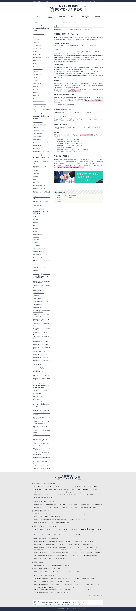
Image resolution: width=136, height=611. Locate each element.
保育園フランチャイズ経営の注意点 (64, 584)
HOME (38, 16)
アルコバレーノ (37, 37)
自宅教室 (36, 228)
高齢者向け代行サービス (40, 251)
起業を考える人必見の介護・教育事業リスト (67, 195)
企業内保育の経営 (38, 145)
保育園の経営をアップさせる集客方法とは (88, 550)
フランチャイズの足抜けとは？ (41, 465)
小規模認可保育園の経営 (40, 125)
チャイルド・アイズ (39, 101)
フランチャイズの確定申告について (68, 589)
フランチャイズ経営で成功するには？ (41, 405)
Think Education (37, 54)
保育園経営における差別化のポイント (42, 558)
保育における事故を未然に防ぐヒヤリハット (44, 555)
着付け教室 (36, 239)
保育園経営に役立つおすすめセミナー (78, 519)
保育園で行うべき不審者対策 (41, 344)
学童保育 (36, 222)
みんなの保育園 (37, 83)
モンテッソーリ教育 (39, 396)
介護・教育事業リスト (85, 16)
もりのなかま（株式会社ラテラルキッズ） (43, 497)
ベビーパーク (37, 98)
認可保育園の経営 (38, 122)
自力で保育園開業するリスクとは (42, 205)
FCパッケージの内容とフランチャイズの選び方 (84, 578)
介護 (35, 216)
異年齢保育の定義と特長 (40, 364)
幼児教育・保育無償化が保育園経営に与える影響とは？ (59, 547)
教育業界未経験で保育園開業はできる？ (43, 514)
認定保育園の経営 (38, 136)
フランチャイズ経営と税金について (86, 589)
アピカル (36, 86)
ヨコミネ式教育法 (38, 399)
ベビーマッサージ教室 (39, 248)
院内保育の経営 (37, 148)
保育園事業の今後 (38, 296)
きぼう (35, 63)
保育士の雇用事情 (38, 298)
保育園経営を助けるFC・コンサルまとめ (41, 1)
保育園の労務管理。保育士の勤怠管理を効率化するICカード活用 (48, 541)
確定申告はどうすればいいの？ (41, 375)
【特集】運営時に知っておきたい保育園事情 (41, 276)
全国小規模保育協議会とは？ (41, 301)
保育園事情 (97, 16)
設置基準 (36, 170)
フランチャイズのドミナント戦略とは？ (60, 592)
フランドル (36, 42)
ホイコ (35, 77)
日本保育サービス (38, 72)
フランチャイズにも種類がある (41, 410)
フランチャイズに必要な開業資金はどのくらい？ (45, 587)
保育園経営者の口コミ (39, 304)
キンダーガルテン (38, 69)
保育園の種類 (62, 16)
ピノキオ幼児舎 (37, 45)
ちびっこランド (37, 39)
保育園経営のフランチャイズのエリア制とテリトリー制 (87, 584)
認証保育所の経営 (38, 133)
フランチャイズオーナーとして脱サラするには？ (70, 587)
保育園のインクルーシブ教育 (41, 390)
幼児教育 (36, 219)
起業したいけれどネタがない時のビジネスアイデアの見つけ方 (48, 581)
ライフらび (36, 89)
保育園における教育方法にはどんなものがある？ (41, 386)
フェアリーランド (38, 74)
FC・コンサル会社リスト (50, 16)
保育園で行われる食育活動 (40, 354)
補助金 (35, 179)
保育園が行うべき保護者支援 (41, 357)
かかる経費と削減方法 (39, 307)
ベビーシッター (37, 264)
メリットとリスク (38, 182)
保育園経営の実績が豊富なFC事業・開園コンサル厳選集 (87, 177)
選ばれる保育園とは (39, 290)
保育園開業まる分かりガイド (41, 157)
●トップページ (92, 595)
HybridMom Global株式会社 (40, 106)
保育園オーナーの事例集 (40, 188)
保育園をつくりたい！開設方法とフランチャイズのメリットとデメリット (41, 193)
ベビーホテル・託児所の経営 (41, 142)
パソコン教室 (37, 245)
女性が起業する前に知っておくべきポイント (75, 581)
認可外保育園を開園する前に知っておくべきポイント (46, 550)
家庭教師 (36, 270)
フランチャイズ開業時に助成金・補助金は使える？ (45, 589)
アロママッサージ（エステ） (41, 254)
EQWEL (36, 80)
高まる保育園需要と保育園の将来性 (61, 552)
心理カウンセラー (38, 234)
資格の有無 (36, 173)
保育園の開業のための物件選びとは (69, 550)
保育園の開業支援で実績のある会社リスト (41, 29)
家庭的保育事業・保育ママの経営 (42, 151)
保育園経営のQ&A (38, 371)
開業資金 (36, 176)
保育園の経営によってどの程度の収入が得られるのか (86, 547)
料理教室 (59, 201)
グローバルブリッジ (39, 34)
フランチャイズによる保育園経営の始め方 (43, 584)
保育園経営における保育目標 (41, 341)
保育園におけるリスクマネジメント (42, 552)
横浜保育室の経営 (38, 139)
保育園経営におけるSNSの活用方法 (74, 541)
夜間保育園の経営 (38, 127)
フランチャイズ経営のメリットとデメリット (61, 578)
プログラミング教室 (39, 257)
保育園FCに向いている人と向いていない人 (43, 522)
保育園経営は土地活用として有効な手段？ (60, 565)
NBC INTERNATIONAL (39, 66)
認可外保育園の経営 (39, 130)
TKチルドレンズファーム (40, 104)
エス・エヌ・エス (38, 60)
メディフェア (37, 92)
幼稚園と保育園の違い (39, 185)
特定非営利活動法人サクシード (41, 57)
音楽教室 (59, 199)
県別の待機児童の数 (39, 293)
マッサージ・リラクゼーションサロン (66, 197)
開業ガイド (73, 16)
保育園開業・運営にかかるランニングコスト (65, 514)
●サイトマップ (99, 595)
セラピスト (36, 237)
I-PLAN (35, 51)
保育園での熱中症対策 (39, 351)
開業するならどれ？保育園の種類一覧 (41, 117)
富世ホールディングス (39, 95)
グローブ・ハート (38, 48)
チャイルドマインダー (39, 267)
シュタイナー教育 (38, 393)
